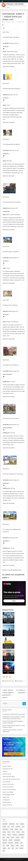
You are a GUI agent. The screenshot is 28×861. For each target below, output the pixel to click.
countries (18, 826)
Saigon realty (6, 797)
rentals (12, 845)
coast (12, 826)
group (4, 832)
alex (4, 21)
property (5, 842)
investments (21, 834)
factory (16, 829)
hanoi (9, 832)
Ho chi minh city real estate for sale (11, 779)
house (4, 834)
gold (21, 829)
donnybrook (20, 681)
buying (4, 826)
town (13, 848)
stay (9, 848)
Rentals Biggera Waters (8, 794)
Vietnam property (7, 802)
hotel (23, 832)
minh (22, 837)
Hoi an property (6, 781)
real (21, 842)
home (13, 832)
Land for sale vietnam (8, 792)
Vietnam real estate (15, 4)
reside (17, 845)
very (17, 848)
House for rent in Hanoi (8, 784)
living (8, 837)
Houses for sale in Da (8, 787)
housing (15, 834)
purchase (11, 842)
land (4, 837)
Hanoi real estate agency (9, 776)
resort (22, 845)
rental (7, 845)
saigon (4, 848)
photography (17, 840)
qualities (17, 842)
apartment (5, 823)
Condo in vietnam (7, 766)
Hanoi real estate (7, 774)
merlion (17, 837)
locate (12, 837)
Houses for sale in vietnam (9, 789)
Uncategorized (6, 799)
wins (4, 850)
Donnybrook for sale (9, 681)
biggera (22, 823)
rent (3, 845)
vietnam (21, 848)
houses (9, 834)
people (10, 840)
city (8, 826)
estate (11, 829)
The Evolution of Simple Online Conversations (14, 714)
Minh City (5, 840)
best (17, 823)
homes (18, 832)
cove (23, 826)
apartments (11, 823)
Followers (5, 771)
